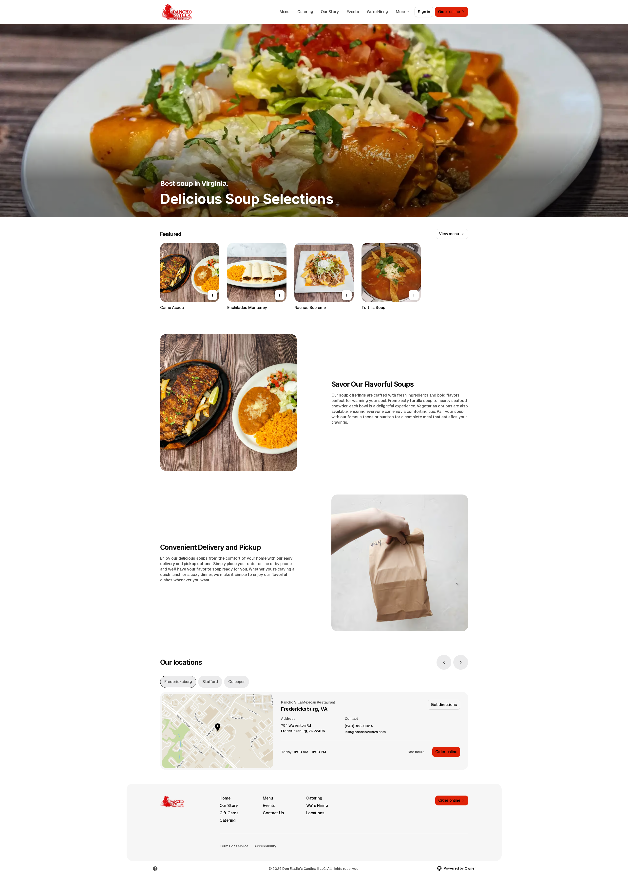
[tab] (178, 682)
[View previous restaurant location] (444, 662)
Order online (446, 751)
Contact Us (273, 813)
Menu (284, 11)
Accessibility (265, 846)
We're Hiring (377, 11)
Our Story (330, 11)
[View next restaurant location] (460, 662)
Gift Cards (229, 813)
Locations (315, 813)
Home (225, 798)
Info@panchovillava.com (365, 732)
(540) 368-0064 (359, 726)
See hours (416, 752)
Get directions (444, 704)
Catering (305, 11)
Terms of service (234, 846)
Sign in (424, 11)
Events (353, 11)
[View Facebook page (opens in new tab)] (155, 869)
